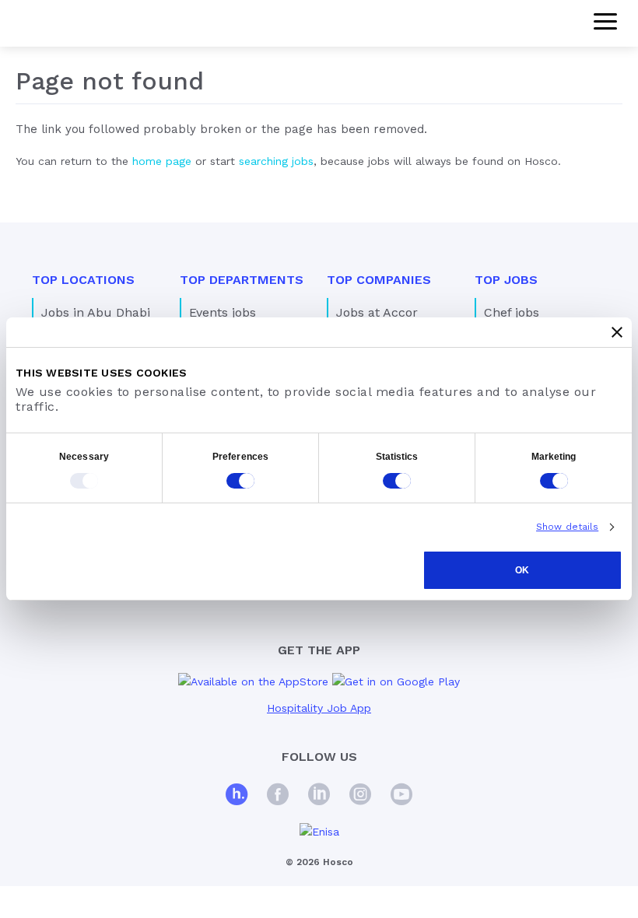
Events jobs (222, 312)
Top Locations (83, 279)
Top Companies (379, 279)
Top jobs (506, 279)
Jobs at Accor (377, 312)
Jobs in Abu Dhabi (95, 312)
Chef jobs (511, 312)
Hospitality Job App (319, 708)
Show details (567, 526)
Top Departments (241, 279)
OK (522, 570)
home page (161, 161)
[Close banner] (617, 332)
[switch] (240, 481)
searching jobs (276, 161)
